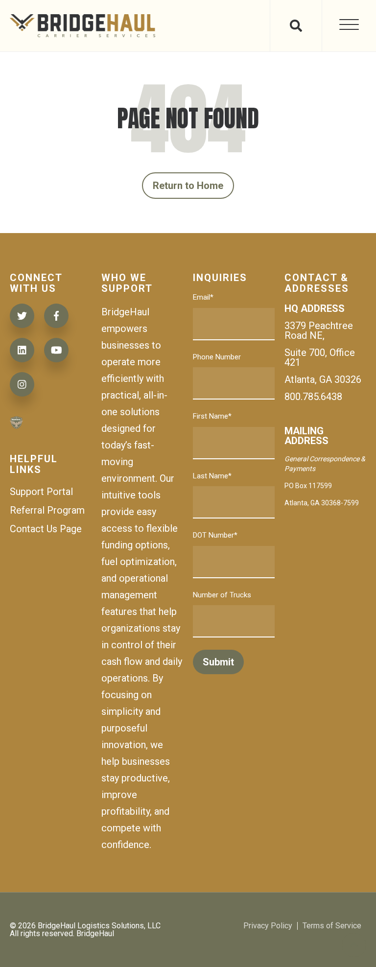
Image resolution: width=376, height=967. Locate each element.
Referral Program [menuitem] (47, 510)
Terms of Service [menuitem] (332, 926)
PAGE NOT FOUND (188, 119)
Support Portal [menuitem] (41, 491)
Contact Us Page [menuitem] (46, 529)
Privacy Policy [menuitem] (267, 926)
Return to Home (188, 185)
